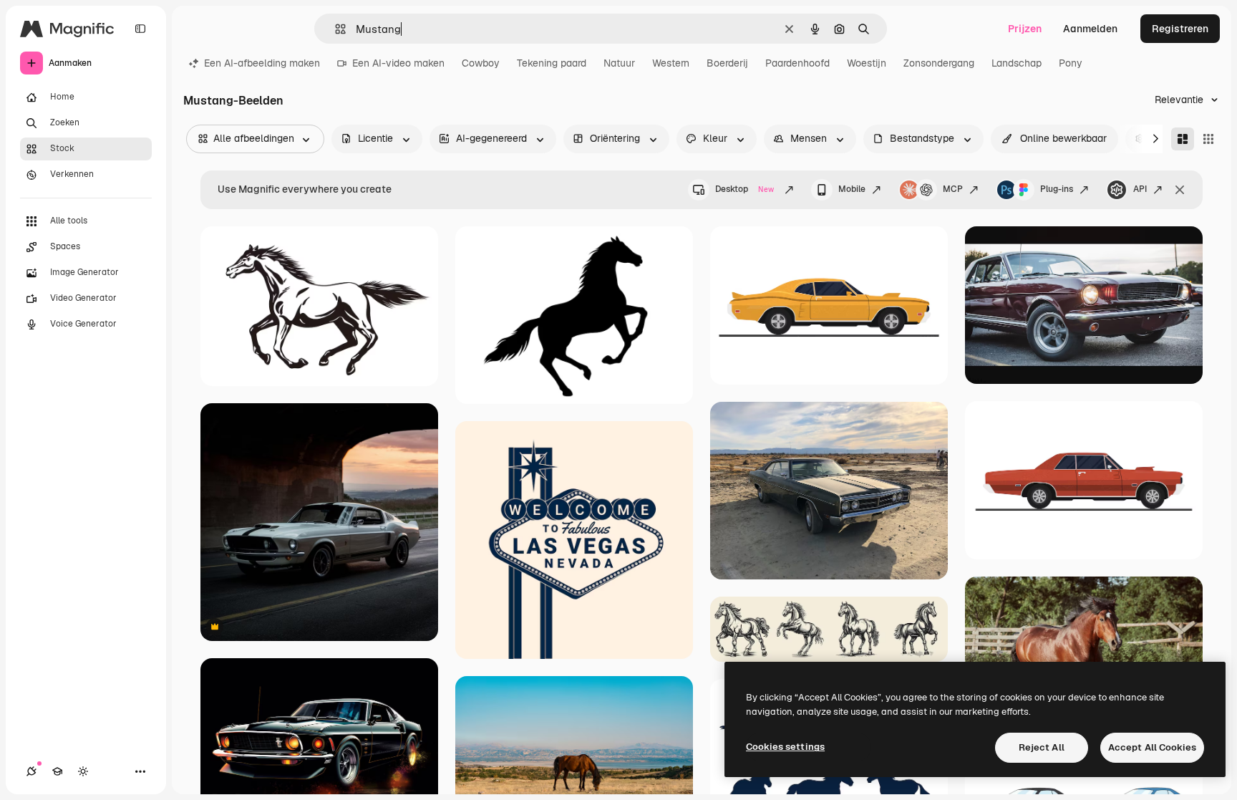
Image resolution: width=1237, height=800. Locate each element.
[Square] (1208, 138)
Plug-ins (1056, 189)
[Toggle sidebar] (140, 28)
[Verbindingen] (31, 771)
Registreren (1180, 28)
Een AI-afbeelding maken (262, 63)
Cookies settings (785, 747)
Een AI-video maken (398, 63)
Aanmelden (1090, 28)
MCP (953, 189)
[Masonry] (1182, 138)
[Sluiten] (1179, 190)
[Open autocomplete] (334, 29)
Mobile (851, 189)
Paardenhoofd (797, 63)
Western (670, 63)
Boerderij (727, 63)
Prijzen (1025, 28)
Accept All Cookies (1152, 747)
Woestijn (866, 63)
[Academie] (57, 771)
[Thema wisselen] (83, 771)
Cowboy (481, 63)
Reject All (1041, 747)
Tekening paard (551, 63)
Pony (1070, 63)
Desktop (744, 189)
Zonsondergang (938, 63)
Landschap (1016, 63)
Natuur (619, 63)
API (1140, 189)
